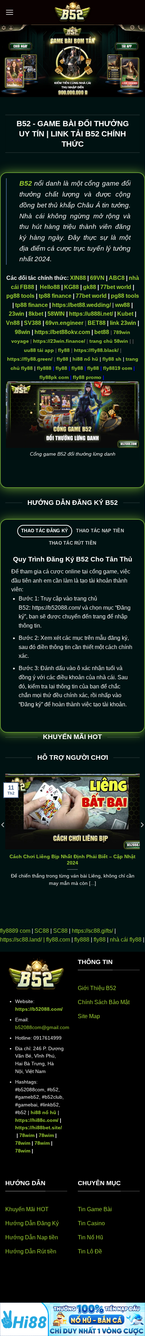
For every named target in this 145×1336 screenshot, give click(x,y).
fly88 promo (87, 377)
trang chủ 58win (108, 341)
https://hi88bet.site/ (38, 1127)
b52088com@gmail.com (42, 1027)
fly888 (44, 368)
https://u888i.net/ (91, 314)
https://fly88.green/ (29, 359)
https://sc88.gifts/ (92, 931)
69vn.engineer (64, 323)
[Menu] (9, 12)
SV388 (32, 323)
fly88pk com (54, 377)
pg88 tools (20, 296)
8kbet (36, 314)
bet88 (101, 332)
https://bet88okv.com (62, 332)
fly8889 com (15, 931)
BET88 (97, 323)
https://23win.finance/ (59, 341)
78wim (26, 1135)
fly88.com (58, 940)
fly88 (64, 350)
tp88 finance (55, 296)
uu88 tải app (39, 350)
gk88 (89, 287)
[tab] (44, 531)
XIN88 (78, 278)
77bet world (115, 287)
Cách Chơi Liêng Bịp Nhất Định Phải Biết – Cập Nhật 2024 (72, 860)
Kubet (125, 314)
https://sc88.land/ (21, 940)
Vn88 (13, 323)
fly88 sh (111, 359)
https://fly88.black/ (96, 350)
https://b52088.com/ (39, 1009)
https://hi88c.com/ (36, 1120)
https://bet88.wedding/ (81, 305)
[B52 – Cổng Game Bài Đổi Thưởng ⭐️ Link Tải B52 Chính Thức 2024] (72, 12)
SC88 (41, 931)
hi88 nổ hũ (85, 359)
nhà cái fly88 (125, 940)
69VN (97, 278)
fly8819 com (117, 368)
